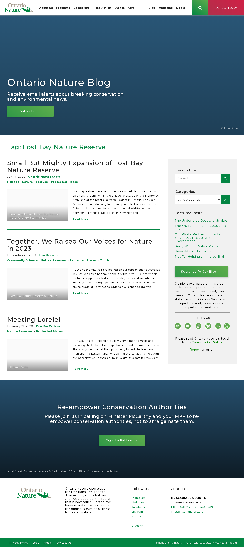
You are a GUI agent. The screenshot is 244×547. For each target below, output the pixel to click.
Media (180, 7)
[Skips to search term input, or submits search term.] (200, 7)
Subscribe (27, 111)
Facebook (138, 507)
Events (120, 7)
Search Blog (186, 170)
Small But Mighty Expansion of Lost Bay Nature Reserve (75, 166)
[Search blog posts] (225, 178)
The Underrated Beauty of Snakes (201, 220)
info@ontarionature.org (187, 511)
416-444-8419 (204, 507)
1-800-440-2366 (182, 507)
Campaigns (82, 7)
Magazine (166, 7)
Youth (104, 260)
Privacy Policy (18, 542)
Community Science (22, 260)
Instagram (139, 498)
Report (195, 349)
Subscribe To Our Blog (198, 271)
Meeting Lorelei (34, 319)
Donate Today (226, 7)
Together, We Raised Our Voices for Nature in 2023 (79, 244)
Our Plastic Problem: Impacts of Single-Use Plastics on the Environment (199, 238)
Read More (80, 219)
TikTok (136, 516)
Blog (151, 7)
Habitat (13, 182)
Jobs (36, 542)
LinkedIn (138, 502)
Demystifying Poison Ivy (193, 251)
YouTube (138, 511)
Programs (63, 7)
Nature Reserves (35, 182)
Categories (185, 192)
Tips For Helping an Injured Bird (199, 256)
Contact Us (63, 542)
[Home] (18, 7)
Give (131, 7)
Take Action (102, 7)
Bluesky (137, 525)
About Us (46, 7)
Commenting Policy (207, 342)
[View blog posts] (225, 199)
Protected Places (64, 182)
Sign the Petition (119, 440)
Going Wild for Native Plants (196, 246)
